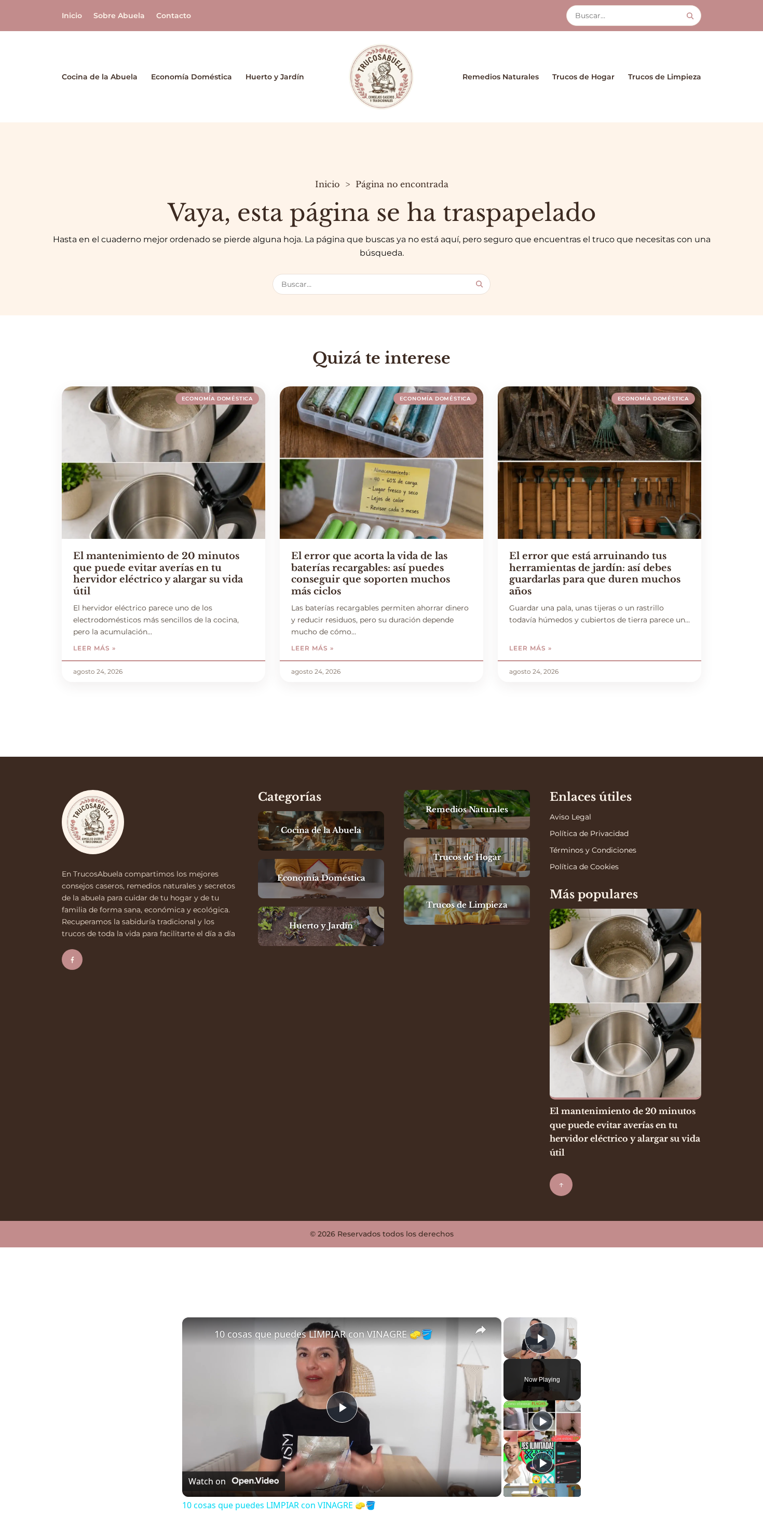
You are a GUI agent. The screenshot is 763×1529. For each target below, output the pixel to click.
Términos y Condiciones (593, 850)
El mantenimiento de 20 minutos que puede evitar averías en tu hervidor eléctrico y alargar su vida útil (158, 573)
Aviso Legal (570, 817)
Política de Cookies (584, 866)
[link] (198, 1334)
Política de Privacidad (589, 833)
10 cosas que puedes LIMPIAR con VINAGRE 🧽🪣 (323, 1334)
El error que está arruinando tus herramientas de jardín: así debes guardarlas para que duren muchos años (594, 573)
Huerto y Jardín (275, 76)
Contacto (173, 15)
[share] (480, 1329)
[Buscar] (690, 15)
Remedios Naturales (500, 76)
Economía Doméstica (191, 76)
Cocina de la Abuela (100, 76)
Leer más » (125, 648)
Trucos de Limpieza (664, 76)
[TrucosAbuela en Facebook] (72, 959)
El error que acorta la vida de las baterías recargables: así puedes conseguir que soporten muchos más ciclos (370, 573)
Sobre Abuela (119, 15)
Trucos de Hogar (583, 76)
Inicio (72, 15)
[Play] (542, 1421)
